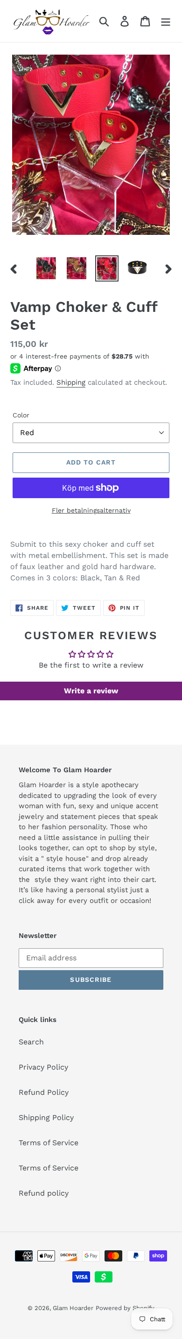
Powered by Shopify (125, 1307)
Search (31, 1041)
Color (21, 415)
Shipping (70, 382)
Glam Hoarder (73, 1307)
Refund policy (44, 1193)
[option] (46, 268)
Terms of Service (48, 1142)
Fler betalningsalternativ (91, 510)
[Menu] (165, 21)
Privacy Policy (43, 1067)
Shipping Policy (46, 1117)
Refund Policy (44, 1092)
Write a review (91, 690)
